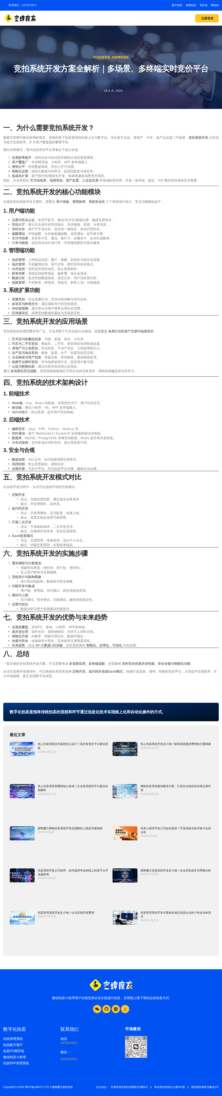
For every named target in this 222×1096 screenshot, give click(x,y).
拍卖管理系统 (120, 57)
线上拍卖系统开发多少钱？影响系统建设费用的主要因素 (175, 744)
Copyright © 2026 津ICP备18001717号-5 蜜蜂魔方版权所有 (38, 1087)
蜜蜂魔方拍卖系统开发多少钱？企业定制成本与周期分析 (175, 870)
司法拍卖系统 (101, 57)
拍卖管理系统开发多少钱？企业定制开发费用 (66, 912)
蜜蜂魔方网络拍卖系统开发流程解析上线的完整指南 (70, 828)
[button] (149, 18)
